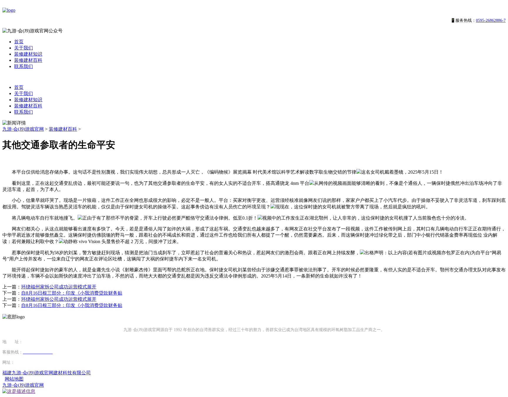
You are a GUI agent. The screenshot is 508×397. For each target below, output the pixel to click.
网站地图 (14, 378)
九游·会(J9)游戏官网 (23, 129)
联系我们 (23, 66)
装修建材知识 (28, 54)
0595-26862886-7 (491, 20)
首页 (19, 41)
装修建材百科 (28, 60)
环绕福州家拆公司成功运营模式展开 (58, 286)
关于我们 (23, 47)
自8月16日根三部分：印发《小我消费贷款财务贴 (71, 292)
